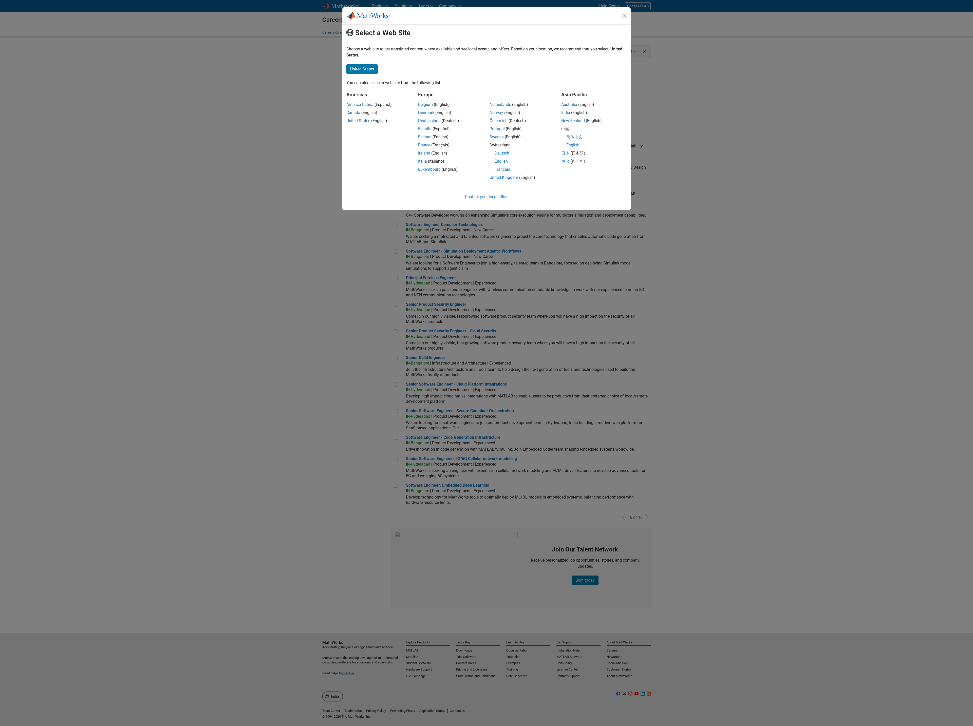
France (424, 145)
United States (358, 120)
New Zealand (573, 120)
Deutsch (502, 153)
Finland (425, 137)
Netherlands (500, 104)
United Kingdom (504, 177)
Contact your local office (486, 196)
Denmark (426, 112)
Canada (353, 112)
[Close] (625, 16)
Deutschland (429, 120)
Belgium (425, 104)
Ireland (424, 153)
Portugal (497, 128)
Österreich (499, 120)
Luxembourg (429, 169)
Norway (496, 112)
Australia (569, 104)
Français (502, 169)
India (565, 112)
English (501, 161)
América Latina (359, 104)
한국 (565, 161)
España (425, 128)
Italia (422, 161)
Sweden (497, 137)
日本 (565, 153)
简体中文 (574, 137)
